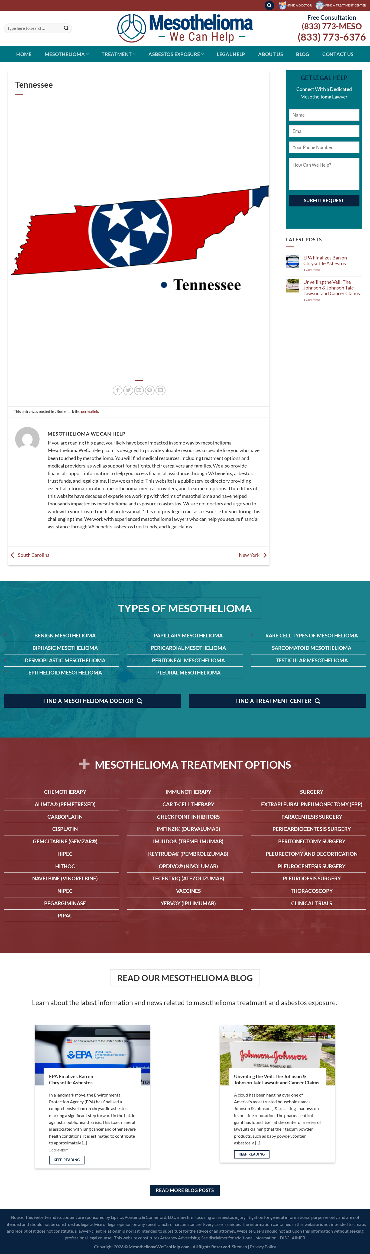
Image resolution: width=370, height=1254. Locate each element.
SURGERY (311, 792)
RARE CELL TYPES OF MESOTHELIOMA (311, 635)
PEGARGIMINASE (65, 903)
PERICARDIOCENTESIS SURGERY (311, 829)
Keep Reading (67, 1160)
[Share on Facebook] (117, 390)
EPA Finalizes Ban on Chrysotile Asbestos (325, 260)
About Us (270, 54)
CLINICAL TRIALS (311, 903)
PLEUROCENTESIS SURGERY (311, 866)
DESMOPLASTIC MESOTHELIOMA (65, 660)
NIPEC (65, 891)
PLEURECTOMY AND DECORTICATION (312, 854)
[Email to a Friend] (139, 390)
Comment (311, 270)
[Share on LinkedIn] (160, 390)
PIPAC (65, 915)
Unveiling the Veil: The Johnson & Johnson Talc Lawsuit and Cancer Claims (331, 287)
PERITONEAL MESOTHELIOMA (188, 660)
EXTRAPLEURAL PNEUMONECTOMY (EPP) (311, 804)
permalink (89, 411)
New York (249, 555)
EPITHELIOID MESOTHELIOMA (65, 672)
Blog (302, 54)
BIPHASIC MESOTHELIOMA (65, 648)
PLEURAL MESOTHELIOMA (188, 672)
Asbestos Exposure (174, 54)
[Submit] (66, 29)
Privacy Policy (263, 1246)
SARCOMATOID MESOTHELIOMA (311, 648)
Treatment (117, 54)
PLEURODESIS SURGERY (312, 878)
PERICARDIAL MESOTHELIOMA (188, 648)
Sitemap (239, 1246)
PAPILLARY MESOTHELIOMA (188, 635)
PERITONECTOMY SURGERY (311, 841)
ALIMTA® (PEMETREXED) (65, 804)
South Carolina (33, 555)
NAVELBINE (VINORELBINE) (65, 878)
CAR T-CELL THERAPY (188, 804)
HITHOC (65, 866)
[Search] (269, 5)
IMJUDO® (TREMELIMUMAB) (188, 841)
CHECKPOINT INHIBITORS (188, 817)
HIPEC (65, 854)
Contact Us (338, 54)
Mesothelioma (65, 54)
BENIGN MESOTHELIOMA (65, 635)
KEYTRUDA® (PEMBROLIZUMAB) (188, 854)
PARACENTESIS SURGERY (311, 817)
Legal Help (231, 54)
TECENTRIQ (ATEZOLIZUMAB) (188, 878)
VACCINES (188, 891)
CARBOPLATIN (65, 817)
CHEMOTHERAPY (65, 792)
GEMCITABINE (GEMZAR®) (65, 841)
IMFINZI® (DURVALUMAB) (188, 829)
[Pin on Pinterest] (150, 390)
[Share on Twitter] (128, 390)
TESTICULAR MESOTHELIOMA (312, 660)
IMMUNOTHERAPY (188, 792)
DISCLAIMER (292, 1237)
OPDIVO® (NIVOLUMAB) (188, 866)
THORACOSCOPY (312, 891)
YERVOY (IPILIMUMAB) (188, 903)
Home (23, 54)
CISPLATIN (65, 829)
